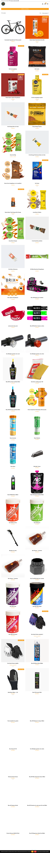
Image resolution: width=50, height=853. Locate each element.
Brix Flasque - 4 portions (13, 578)
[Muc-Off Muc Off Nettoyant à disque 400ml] (37, 708)
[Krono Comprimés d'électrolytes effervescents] (37, 397)
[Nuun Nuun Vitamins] (37, 425)
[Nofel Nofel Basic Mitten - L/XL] (13, 679)
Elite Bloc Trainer (37, 466)
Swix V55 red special (13, 634)
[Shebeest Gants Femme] (13, 764)
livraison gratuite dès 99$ (14, 0)
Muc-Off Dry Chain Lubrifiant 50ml (13, 381)
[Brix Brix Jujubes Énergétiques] (13, 284)
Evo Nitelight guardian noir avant (13, 353)
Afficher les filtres (25, 9)
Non (35, 851)
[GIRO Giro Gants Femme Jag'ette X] (37, 621)
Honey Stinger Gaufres (37, 126)
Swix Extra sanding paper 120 (37, 381)
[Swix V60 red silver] (13, 510)
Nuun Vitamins (37, 438)
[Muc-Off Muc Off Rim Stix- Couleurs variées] (37, 313)
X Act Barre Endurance (13, 269)
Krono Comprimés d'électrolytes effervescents (37, 409)
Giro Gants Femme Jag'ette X (37, 634)
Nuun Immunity (13, 438)
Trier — (41, 13)
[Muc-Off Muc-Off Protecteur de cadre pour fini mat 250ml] (37, 793)
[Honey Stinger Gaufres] (37, 113)
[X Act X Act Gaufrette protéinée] (37, 228)
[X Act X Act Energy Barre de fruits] (13, 113)
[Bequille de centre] (13, 537)
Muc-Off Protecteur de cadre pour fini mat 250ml (37, 805)
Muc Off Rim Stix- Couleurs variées (37, 326)
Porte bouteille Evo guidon (13, 721)
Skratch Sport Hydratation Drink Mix (37, 40)
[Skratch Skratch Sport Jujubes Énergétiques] (13, 84)
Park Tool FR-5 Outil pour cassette (37, 578)
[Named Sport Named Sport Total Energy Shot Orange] (13, 199)
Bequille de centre (13, 550)
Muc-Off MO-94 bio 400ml (13, 494)
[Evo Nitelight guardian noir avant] (13, 341)
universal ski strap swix (13, 326)
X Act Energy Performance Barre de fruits (37, 155)
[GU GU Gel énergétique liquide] (37, 84)
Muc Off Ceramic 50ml (37, 692)
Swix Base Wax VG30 (37, 606)
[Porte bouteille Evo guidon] (13, 708)
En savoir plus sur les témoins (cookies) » (43, 851)
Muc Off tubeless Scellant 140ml (37, 494)
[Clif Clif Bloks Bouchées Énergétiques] (37, 256)
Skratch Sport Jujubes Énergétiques (13, 97)
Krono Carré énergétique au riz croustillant (12, 183)
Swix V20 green (37, 522)
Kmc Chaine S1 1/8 (13, 749)
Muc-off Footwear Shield (13, 805)
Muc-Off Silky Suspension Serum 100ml (37, 776)
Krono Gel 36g (13, 155)
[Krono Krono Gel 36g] (13, 142)
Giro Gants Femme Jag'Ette (12, 663)
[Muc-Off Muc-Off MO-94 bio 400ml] (13, 482)
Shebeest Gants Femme (13, 776)
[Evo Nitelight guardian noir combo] (37, 736)
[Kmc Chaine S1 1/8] (13, 736)
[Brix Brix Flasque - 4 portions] (13, 565)
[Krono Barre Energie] (13, 228)
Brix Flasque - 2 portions (37, 550)
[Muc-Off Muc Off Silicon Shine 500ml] (37, 650)
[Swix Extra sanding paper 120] (37, 369)
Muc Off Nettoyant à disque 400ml (37, 721)
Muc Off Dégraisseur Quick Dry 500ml (37, 833)
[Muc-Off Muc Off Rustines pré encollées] (37, 284)
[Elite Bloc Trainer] (37, 453)
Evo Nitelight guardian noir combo (37, 749)
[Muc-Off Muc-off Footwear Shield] (13, 793)
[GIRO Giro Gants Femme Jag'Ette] (13, 650)
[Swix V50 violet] (13, 593)
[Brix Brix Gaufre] (37, 56)
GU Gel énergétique (13, 69)
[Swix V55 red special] (13, 621)
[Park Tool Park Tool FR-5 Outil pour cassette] (37, 565)
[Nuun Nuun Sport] (13, 453)
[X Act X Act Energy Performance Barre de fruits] (37, 142)
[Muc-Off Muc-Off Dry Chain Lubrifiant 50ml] (13, 369)
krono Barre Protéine (37, 212)
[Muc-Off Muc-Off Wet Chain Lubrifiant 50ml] (13, 397)
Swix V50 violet (13, 606)
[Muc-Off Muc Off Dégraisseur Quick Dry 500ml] (37, 821)
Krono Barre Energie (13, 241)
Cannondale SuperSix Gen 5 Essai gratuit (13, 40)
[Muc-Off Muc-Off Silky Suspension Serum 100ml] (37, 764)
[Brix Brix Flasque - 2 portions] (37, 537)
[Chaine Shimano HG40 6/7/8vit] (13, 821)
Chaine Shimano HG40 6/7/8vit (13, 833)
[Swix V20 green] (37, 510)
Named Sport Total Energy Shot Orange (13, 212)
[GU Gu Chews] (37, 170)
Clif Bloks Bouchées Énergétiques (37, 269)
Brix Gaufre (37, 69)
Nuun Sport (13, 466)
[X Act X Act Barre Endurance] (13, 256)
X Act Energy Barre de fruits (13, 126)
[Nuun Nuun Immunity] (13, 425)
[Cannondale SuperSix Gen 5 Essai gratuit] (13, 27)
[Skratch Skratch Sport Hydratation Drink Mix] (37, 27)
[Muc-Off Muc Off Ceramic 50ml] (37, 679)
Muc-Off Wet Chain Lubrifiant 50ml (13, 409)
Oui (32, 851)
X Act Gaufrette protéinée (37, 241)
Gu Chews (37, 183)
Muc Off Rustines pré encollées (37, 297)
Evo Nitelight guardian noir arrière (37, 353)
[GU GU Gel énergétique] (13, 56)
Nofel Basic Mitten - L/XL (13, 692)
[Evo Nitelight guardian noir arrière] (37, 341)
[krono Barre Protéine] (37, 199)
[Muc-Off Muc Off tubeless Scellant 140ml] (37, 482)
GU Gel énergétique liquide (37, 97)
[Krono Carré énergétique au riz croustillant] (13, 170)
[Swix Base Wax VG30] (37, 593)
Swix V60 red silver (13, 522)
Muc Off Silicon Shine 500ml (37, 663)
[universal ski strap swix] (13, 313)
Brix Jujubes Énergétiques (13, 297)
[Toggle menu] (47, 4)
